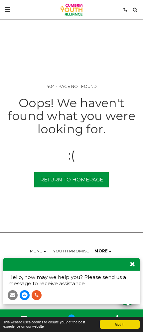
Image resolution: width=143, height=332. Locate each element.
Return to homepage (71, 180)
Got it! (119, 324)
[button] (7, 9)
